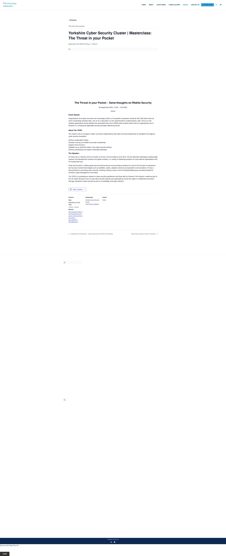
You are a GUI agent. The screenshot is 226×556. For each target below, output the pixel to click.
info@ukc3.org (71, 396)
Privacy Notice (137, 265)
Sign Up (186, 246)
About (99, 265)
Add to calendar (77, 189)
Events (100, 271)
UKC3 (117, 539)
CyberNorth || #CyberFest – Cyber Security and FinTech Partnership (91, 234)
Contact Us (135, 268)
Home (99, 262)
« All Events (72, 20)
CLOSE (5, 554)
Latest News (102, 274)
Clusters (101, 268)
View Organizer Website (92, 204)
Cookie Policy (136, 262)
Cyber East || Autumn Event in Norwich (143, 234)
